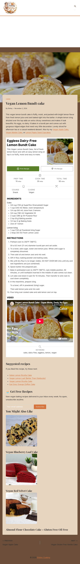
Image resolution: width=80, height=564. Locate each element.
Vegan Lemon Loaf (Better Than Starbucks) (27, 378)
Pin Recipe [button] (58, 169)
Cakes (8, 99)
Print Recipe (24, 169)
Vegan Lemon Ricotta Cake (20, 381)
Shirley (10, 108)
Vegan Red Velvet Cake (19, 490)
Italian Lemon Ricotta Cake (20, 375)
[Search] (75, 6)
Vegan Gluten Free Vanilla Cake (64, 543)
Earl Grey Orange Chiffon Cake (22, 384)
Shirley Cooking (43, 557)
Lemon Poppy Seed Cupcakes (38, 133)
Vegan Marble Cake (14, 133)
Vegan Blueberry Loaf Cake (22, 452)
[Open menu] (75, 9)
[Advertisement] (40, 31)
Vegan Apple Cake (60, 129)
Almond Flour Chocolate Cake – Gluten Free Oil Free (37, 529)
